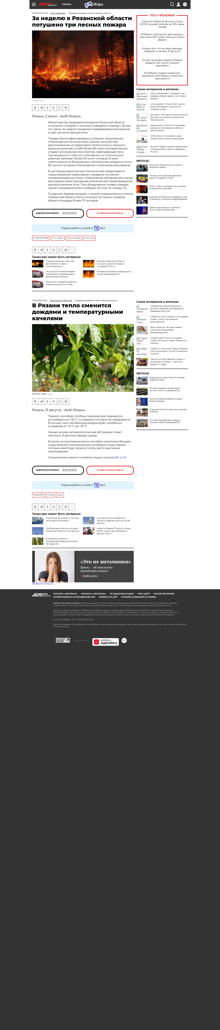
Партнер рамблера (81, 640)
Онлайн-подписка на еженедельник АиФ (74, 597)
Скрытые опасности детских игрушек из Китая (168, 410)
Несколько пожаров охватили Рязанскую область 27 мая (61, 283)
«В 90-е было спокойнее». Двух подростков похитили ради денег (167, 137)
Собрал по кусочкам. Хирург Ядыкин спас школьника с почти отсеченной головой (169, 351)
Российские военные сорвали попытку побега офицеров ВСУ (165, 421)
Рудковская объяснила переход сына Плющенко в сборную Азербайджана (168, 198)
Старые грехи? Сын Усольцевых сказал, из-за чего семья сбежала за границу (168, 340)
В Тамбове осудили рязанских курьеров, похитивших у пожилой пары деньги (162, 76)
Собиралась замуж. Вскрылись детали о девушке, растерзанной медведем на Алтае (166, 308)
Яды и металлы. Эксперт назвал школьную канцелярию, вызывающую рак (166, 330)
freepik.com (38, 100)
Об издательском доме (122, 594)
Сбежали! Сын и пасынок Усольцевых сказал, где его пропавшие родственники (169, 319)
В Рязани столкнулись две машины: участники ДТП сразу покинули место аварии (162, 37)
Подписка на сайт (108, 597)
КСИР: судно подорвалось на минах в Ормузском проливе (167, 187)
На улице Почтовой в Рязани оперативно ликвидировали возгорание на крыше (60, 274)
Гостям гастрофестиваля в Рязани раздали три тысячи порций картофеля (162, 63)
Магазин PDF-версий (164, 594)
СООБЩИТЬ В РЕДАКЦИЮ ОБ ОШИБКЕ (138, 597)
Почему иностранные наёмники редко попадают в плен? (165, 177)
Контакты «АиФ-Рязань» (65, 594)
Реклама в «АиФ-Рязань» (93, 594)
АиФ (50, 394)
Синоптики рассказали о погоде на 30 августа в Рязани (62, 519)
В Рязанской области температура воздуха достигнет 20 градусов (62, 541)
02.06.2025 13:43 (40, 13)
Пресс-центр (144, 594)
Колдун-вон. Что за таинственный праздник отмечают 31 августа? (162, 50)
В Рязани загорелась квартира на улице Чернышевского (114, 272)
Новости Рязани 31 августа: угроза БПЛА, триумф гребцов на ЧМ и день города (162, 24)
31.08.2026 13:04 (39, 300)
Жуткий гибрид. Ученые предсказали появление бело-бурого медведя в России (169, 149)
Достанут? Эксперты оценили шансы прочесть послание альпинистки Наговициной (169, 117)
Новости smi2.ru (42, 583)
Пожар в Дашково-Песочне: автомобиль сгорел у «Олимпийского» (60, 264)
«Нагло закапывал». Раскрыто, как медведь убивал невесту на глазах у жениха (168, 96)
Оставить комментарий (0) (110, 213)
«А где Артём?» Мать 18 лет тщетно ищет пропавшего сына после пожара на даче (167, 106)
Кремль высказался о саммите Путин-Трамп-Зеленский (164, 208)
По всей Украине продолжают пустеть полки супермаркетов (164, 389)
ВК (117, 457)
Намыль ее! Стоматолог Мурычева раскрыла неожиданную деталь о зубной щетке (167, 128)
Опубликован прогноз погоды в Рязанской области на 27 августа (62, 529)
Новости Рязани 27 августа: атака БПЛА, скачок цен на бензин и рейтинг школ (113, 531)
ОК (124, 457)
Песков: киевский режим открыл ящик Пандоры (165, 400)
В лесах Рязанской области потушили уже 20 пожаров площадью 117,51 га (110, 264)
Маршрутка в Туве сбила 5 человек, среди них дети (167, 378)
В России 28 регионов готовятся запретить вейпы (165, 166)
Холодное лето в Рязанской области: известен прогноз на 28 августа (113, 520)
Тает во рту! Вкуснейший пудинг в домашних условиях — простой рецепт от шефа (167, 362)
